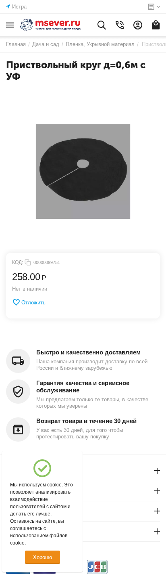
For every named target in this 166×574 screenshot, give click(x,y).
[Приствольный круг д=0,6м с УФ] (83, 171)
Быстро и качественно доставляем (88, 352)
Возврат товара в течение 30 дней (86, 420)
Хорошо (42, 557)
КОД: (17, 262)
